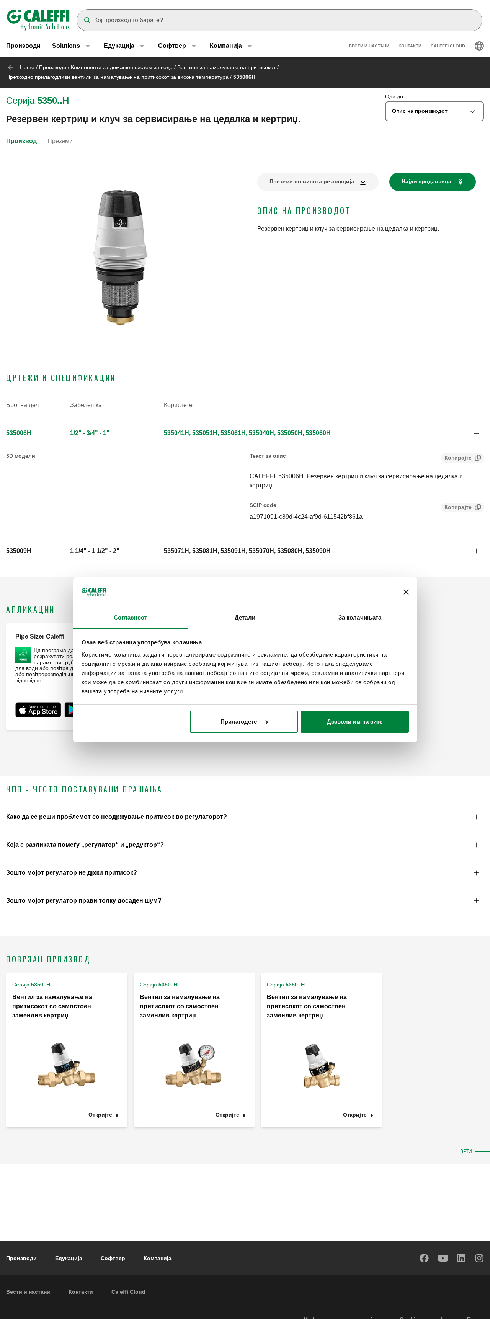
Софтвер (113, 1258)
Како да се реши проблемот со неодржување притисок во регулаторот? (116, 817)
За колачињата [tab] (359, 617)
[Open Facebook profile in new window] (425, 1258)
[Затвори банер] (406, 592)
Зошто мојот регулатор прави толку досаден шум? (84, 900)
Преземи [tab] (60, 141)
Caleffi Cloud (448, 46)
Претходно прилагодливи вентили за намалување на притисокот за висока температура (117, 77)
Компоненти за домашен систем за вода (122, 67)
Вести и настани (369, 46)
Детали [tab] (245, 617)
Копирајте (458, 458)
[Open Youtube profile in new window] (443, 1258)
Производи (23, 45)
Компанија (158, 1258)
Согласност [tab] (130, 617)
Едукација (68, 1258)
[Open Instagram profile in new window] (480, 1258)
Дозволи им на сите (354, 721)
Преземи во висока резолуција (312, 181)
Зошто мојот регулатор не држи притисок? (71, 872)
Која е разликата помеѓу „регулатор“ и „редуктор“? (85, 844)
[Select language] (479, 46)
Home (27, 67)
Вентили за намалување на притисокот (226, 67)
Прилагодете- (239, 721)
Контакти (410, 46)
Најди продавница (426, 181)
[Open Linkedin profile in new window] (461, 1258)
